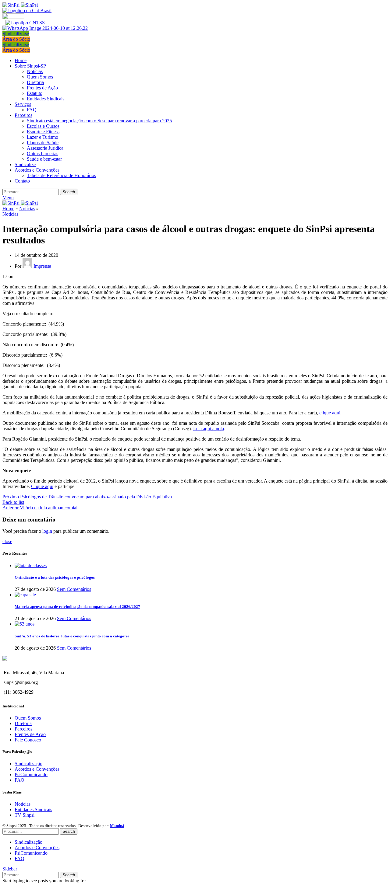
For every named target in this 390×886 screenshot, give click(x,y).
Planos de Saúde (42, 142)
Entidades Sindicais (45, 98)
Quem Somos (40, 76)
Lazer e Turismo (42, 137)
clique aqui (329, 412)
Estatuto (34, 93)
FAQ (32, 109)
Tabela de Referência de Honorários (61, 175)
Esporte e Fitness (43, 131)
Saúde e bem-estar (44, 159)
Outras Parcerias (42, 153)
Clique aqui (42, 486)
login (47, 531)
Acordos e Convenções (37, 769)
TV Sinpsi (24, 815)
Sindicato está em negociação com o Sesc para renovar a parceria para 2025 (99, 120)
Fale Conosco (28, 739)
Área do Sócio (16, 39)
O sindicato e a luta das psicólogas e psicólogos (55, 577)
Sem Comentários (74, 589)
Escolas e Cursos (43, 126)
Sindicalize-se (15, 33)
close (7, 541)
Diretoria (35, 82)
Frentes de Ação (42, 87)
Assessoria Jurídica (45, 148)
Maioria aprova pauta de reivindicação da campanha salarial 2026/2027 (77, 606)
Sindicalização (28, 763)
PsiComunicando (31, 774)
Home (8, 208)
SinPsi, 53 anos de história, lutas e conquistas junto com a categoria (72, 636)
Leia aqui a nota (208, 428)
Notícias (35, 71)
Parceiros (23, 728)
